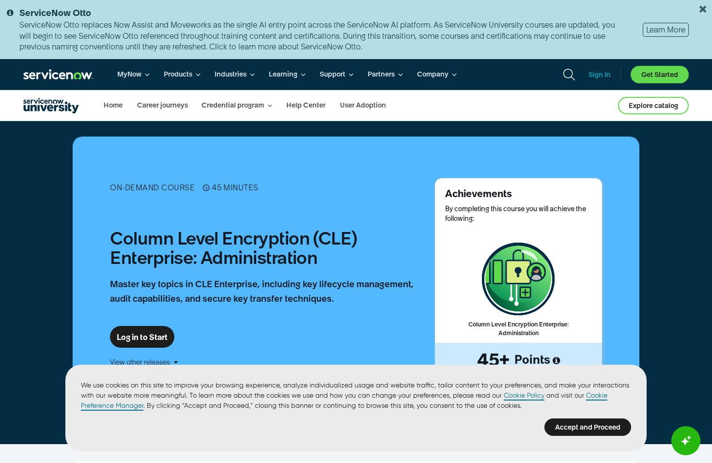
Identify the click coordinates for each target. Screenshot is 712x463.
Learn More (665, 29)
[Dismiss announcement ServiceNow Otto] (702, 9)
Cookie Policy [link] (524, 395)
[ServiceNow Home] (58, 74)
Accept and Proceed (587, 427)
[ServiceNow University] (51, 105)
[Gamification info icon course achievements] (556, 360)
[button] (268, 362)
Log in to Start (142, 337)
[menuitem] (133, 74)
